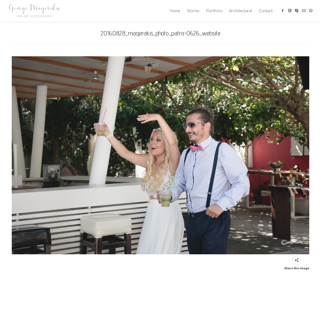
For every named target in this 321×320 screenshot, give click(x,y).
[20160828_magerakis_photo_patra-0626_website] (160, 155)
